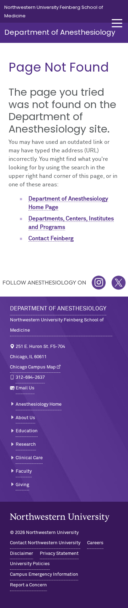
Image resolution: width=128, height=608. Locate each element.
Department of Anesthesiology (59, 32)
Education (27, 431)
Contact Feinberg (51, 238)
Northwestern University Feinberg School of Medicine (57, 325)
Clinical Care (29, 458)
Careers (95, 543)
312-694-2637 (30, 377)
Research (26, 444)
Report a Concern (28, 585)
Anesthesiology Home (39, 404)
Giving (22, 485)
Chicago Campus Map (33, 367)
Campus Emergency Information (44, 574)
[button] (117, 23)
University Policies (30, 564)
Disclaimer (21, 553)
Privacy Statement (59, 553)
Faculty (24, 471)
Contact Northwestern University (45, 543)
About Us (25, 418)
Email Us (25, 388)
